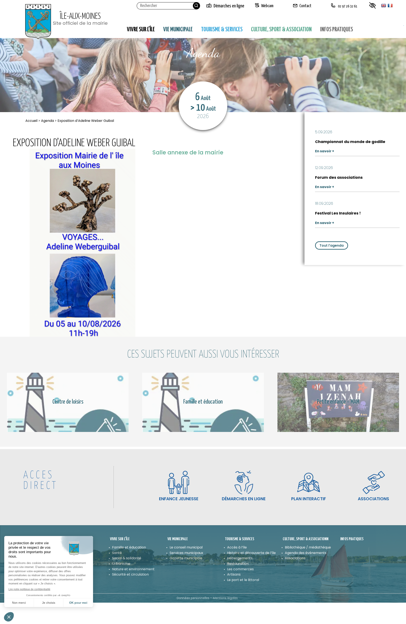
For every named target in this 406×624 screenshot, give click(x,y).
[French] (390, 6)
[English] (383, 6)
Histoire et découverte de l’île (251, 552)
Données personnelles (193, 598)
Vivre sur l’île (141, 30)
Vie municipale (178, 30)
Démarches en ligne (229, 6)
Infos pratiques (336, 30)
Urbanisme (121, 563)
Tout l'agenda (332, 245)
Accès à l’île (237, 547)
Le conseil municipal (186, 547)
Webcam (267, 6)
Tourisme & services (222, 30)
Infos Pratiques (351, 539)
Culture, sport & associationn (305, 539)
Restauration (237, 563)
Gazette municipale (186, 558)
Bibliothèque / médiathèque (308, 547)
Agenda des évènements (305, 552)
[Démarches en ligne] (244, 482)
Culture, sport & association (281, 30)
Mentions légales (225, 598)
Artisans (234, 574)
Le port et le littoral (243, 579)
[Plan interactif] (308, 482)
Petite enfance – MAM (338, 402)
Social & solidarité (126, 558)
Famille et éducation (203, 402)
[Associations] (373, 482)
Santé (117, 552)
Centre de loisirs (67, 402)
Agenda (47, 120)
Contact (305, 6)
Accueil (31, 120)
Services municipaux (186, 552)
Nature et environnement (133, 569)
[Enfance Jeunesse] (178, 482)
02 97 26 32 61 (347, 6)
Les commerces (240, 569)
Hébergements (239, 558)
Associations (295, 558)
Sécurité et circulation (130, 574)
